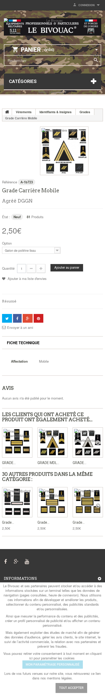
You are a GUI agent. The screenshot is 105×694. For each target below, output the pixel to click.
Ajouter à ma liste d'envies (27, 278)
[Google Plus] (16, 561)
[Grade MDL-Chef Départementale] (88, 442)
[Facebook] (5, 561)
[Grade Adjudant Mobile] (17, 502)
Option (7, 243)
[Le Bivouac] (52, 27)
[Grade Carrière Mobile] (64, 151)
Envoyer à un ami (20, 327)
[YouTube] (27, 561)
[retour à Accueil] (7, 112)
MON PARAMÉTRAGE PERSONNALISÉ (53, 664)
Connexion (86, 5)
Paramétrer (36, 688)
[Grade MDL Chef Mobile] (52, 442)
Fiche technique (23, 342)
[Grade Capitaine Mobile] (52, 502)
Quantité (8, 268)
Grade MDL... (48, 463)
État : (6, 216)
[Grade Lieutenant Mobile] (17, 442)
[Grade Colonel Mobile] (88, 502)
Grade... (9, 463)
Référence (9, 182)
